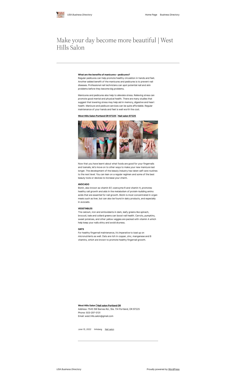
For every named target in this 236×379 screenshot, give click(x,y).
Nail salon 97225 (127, 116)
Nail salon (109, 329)
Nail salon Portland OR (109, 305)
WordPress (173, 369)
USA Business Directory (79, 14)
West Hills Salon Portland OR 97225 (97, 116)
